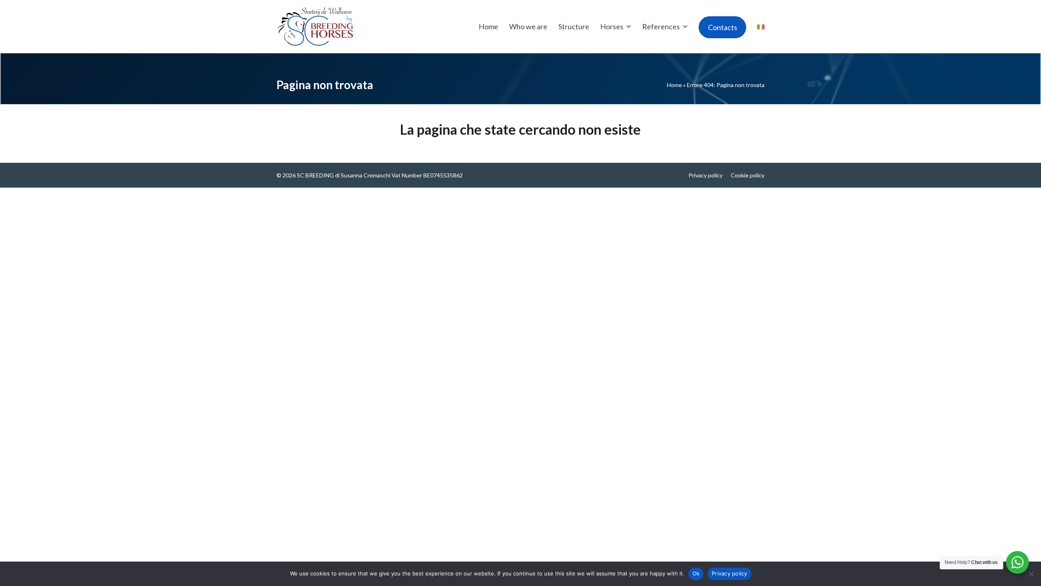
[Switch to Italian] (761, 26)
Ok (696, 573)
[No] (1031, 574)
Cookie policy (747, 175)
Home (674, 84)
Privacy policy (705, 175)
